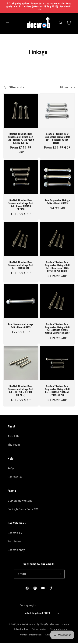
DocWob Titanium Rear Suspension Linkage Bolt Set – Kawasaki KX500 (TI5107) (57, 138)
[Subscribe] (60, 574)
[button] (7, 22)
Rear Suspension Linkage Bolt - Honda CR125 (21, 326)
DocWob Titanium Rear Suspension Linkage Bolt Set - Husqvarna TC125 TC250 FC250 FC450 (57, 266)
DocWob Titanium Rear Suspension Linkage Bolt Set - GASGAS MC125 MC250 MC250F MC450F (57, 328)
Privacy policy (39, 629)
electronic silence (59, 624)
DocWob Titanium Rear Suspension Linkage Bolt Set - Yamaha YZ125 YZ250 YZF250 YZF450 (21, 138)
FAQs (11, 468)
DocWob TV (15, 532)
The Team (14, 444)
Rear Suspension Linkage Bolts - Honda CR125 (57, 202)
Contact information (31, 635)
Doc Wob (22, 624)
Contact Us (15, 476)
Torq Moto (14, 541)
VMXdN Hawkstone (20, 500)
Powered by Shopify (37, 624)
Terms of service (59, 629)
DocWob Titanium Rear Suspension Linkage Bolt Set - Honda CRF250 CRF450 (20, 204)
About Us (13, 436)
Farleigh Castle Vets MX (23, 509)
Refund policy (21, 629)
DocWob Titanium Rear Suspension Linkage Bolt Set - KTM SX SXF (20, 265)
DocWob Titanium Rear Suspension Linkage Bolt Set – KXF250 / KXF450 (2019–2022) (57, 390)
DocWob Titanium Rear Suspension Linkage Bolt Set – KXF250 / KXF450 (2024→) (20, 390)
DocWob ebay (16, 549)
